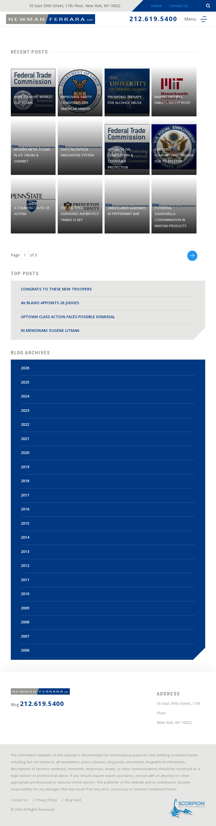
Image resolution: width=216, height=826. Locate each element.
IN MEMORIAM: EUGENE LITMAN (50, 331)
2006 (25, 651)
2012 (25, 566)
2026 (25, 368)
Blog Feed (73, 801)
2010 (25, 594)
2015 (25, 524)
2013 (25, 552)
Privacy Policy (46, 801)
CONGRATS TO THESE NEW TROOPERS (56, 290)
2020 (25, 453)
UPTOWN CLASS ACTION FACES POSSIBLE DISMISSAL (68, 317)
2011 (25, 580)
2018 (25, 481)
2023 (25, 411)
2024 (25, 397)
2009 (25, 608)
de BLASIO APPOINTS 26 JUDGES (50, 303)
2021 (25, 439)
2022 (25, 425)
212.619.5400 (153, 19)
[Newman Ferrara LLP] (50, 19)
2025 (25, 383)
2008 (25, 622)
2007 (25, 637)
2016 (25, 510)
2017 (25, 496)
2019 (25, 467)
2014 (25, 538)
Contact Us (178, 6)
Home (156, 6)
